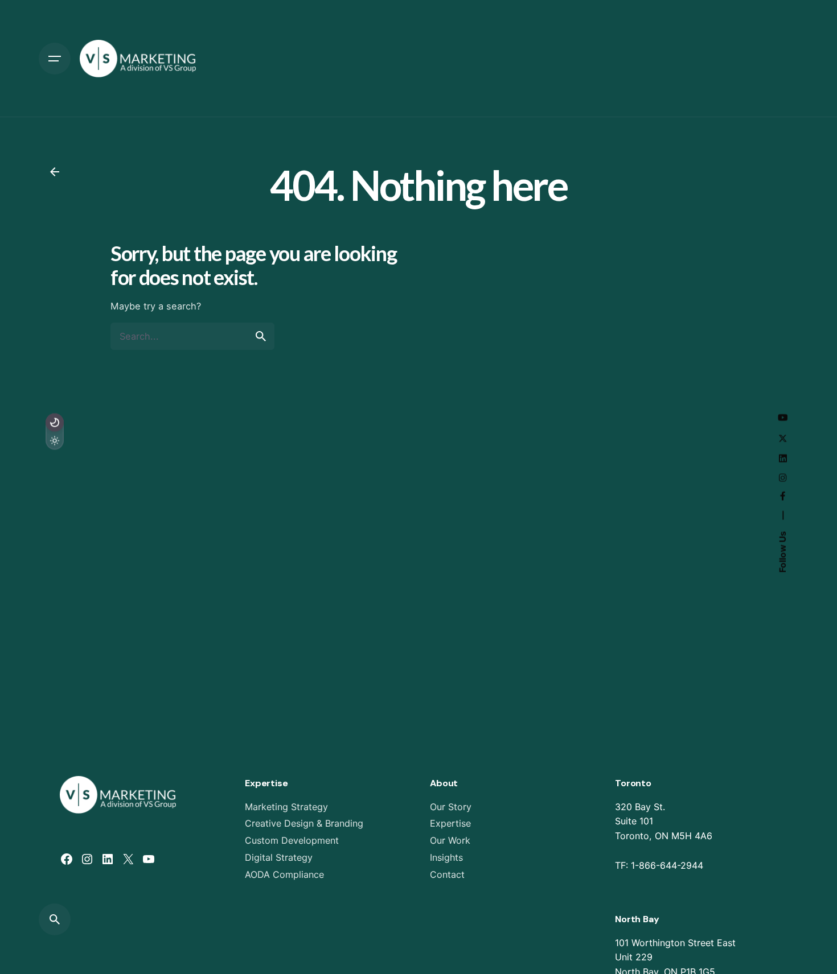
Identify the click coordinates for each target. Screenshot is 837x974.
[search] (260, 336)
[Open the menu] (55, 59)
